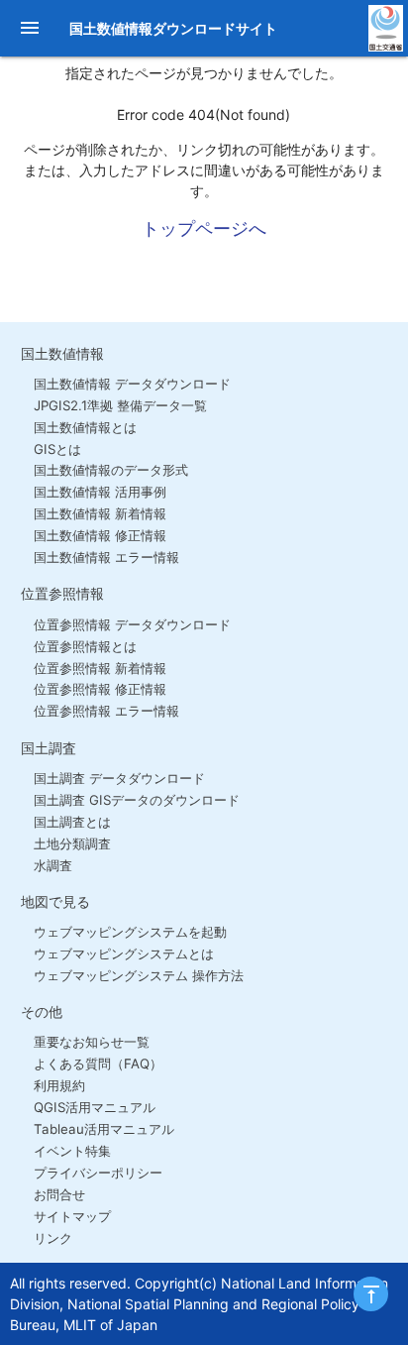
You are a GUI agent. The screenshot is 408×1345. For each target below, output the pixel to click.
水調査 (53, 865)
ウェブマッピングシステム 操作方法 (139, 975)
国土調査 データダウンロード (119, 778)
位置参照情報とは (85, 646)
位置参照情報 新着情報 (100, 668)
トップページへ (204, 228)
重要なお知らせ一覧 (92, 1042)
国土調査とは (72, 822)
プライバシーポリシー (98, 1172)
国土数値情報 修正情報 (100, 535)
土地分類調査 (72, 843)
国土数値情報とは (85, 427)
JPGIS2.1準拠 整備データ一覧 (120, 405)
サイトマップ (72, 1216)
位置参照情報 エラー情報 (106, 711)
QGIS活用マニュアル (94, 1107)
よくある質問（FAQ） (98, 1063)
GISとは (57, 449)
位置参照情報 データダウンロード (132, 624)
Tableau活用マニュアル (104, 1129)
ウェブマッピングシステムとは (124, 953)
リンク (53, 1238)
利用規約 (59, 1085)
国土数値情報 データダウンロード (132, 384)
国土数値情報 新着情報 (100, 513)
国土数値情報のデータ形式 (111, 470)
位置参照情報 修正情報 (100, 689)
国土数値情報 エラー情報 (106, 557)
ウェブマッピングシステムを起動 (130, 932)
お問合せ (59, 1194)
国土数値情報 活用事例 (100, 492)
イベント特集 (72, 1151)
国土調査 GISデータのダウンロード (137, 800)
